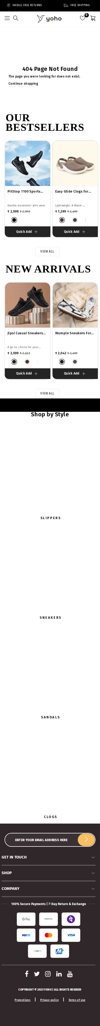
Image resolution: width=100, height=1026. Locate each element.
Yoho (48, 989)
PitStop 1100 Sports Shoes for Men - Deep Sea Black (25, 191)
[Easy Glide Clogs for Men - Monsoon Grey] (75, 220)
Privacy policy (49, 1000)
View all (47, 251)
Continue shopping (23, 83)
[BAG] (92, 18)
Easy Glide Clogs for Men (72, 191)
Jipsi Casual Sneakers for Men (25, 333)
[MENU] (7, 19)
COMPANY (10, 888)
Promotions (22, 1000)
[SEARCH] (15, 18)
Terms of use (77, 1000)
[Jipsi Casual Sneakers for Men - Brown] (27, 361)
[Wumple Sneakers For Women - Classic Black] (62, 361)
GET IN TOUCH (14, 857)
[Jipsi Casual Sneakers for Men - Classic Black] (14, 361)
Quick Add (24, 232)
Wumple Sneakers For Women (73, 333)
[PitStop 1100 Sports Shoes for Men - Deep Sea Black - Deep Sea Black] (14, 220)
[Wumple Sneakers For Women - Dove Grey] (75, 361)
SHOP (7, 872)
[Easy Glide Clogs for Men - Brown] (62, 220)
